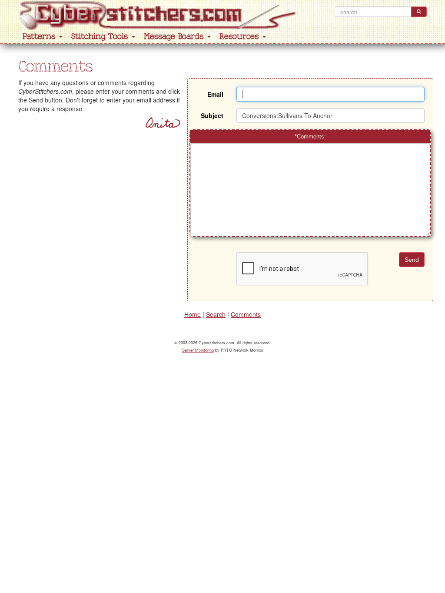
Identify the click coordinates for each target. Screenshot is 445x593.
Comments (246, 314)
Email (215, 94)
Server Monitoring (198, 350)
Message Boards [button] (175, 37)
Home (192, 314)
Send (412, 259)
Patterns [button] (40, 37)
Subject (212, 115)
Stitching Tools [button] (101, 37)
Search (216, 314)
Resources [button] (240, 37)
